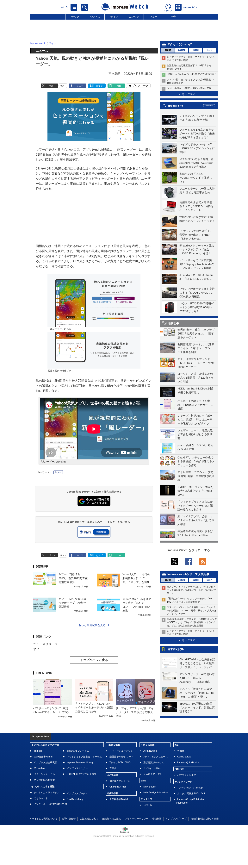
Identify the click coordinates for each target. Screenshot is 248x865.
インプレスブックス (77, 793)
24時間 (181, 50)
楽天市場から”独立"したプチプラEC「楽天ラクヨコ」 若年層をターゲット (196, 333)
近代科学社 (112, 793)
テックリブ (146, 799)
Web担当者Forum (43, 756)
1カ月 (210, 50)
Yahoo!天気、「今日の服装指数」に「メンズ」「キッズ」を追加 (136, 578)
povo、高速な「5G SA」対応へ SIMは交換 (189, 88)
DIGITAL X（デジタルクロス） (83, 774)
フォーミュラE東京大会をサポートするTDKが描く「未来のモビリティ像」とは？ (197, 133)
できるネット (41, 798)
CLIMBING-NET (117, 786)
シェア (80, 86)
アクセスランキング (179, 44)
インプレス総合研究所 (45, 762)
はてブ (99, 86)
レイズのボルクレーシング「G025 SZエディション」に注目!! (197, 148)
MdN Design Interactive (155, 792)
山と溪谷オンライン (119, 781)
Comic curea (184, 756)
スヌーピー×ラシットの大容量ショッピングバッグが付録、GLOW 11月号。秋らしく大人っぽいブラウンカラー (191, 610)
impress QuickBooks (188, 762)
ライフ (114, 16)
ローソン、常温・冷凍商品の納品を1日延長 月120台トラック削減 (195, 377)
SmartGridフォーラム (78, 751)
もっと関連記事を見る (92, 625)
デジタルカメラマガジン (46, 792)
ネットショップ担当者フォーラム (84, 756)
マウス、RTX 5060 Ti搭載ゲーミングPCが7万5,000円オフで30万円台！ (196, 307)
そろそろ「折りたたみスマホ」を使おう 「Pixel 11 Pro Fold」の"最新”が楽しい (196, 692)
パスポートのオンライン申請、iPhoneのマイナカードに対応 (195, 404)
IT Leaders (39, 768)
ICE (176, 745)
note (119, 86)
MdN (143, 780)
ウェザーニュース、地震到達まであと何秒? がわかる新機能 (195, 434)
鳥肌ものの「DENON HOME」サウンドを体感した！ (195, 177)
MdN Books (149, 786)
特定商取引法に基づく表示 (205, 818)
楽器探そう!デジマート (121, 756)
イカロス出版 (148, 745)
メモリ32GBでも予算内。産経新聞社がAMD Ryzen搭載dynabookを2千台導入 (196, 163)
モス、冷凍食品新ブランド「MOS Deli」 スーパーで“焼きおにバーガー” (195, 363)
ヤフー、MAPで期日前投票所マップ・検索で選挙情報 (72, 602)
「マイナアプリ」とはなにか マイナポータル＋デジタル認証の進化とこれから (196, 505)
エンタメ (133, 16)
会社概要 (157, 818)
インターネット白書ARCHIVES (50, 804)
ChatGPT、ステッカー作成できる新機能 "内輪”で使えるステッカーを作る (196, 461)
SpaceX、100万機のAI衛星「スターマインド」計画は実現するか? (197, 707)
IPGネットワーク (183, 781)
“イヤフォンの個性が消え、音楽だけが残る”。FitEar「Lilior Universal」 (196, 234)
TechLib (147, 805)
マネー (153, 16)
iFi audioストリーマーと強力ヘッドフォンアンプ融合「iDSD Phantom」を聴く (196, 249)
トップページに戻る (94, 660)
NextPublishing (75, 799)
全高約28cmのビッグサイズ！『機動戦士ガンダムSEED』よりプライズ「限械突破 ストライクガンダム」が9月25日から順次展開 (192, 622)
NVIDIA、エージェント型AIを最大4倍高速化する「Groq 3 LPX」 (195, 490)
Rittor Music (113, 745)
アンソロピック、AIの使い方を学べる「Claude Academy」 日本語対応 (196, 678)
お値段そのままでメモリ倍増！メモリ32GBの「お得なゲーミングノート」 (196, 206)
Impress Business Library (80, 762)
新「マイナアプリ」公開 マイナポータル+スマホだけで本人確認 (195, 520)
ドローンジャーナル (44, 774)
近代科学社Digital (118, 799)
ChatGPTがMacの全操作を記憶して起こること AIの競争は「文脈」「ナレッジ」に (197, 663)
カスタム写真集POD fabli (191, 793)
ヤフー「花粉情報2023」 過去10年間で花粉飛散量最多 (73, 578)
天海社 (180, 751)
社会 (173, 16)
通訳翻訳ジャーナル (153, 762)
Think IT (38, 751)
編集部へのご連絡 (111, 818)
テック (75, 16)
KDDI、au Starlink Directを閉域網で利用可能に (191, 74)
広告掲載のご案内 (89, 818)
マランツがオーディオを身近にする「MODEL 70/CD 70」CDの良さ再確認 (197, 292)
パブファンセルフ (186, 775)
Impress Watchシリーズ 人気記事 (188, 574)
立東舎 (112, 768)
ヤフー (58, 472)
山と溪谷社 (112, 775)
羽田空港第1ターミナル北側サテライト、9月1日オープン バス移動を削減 (195, 348)
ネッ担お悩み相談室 (44, 780)
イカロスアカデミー (153, 774)
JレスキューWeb (152, 768)
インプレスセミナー (77, 768)
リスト (63, 86)
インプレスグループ (176, 818)
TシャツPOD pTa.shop (190, 787)
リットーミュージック (121, 751)
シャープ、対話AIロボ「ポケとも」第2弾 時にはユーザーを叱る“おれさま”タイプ (195, 419)
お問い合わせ (69, 818)
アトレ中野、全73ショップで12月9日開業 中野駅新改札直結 (196, 476)
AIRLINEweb (150, 751)
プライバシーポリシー (136, 818)
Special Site (175, 105)
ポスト (52, 86)
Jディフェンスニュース (155, 756)
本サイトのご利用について (44, 818)
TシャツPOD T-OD (120, 762)
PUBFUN (179, 769)
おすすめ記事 (175, 649)
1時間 (168, 50)
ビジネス (94, 16)
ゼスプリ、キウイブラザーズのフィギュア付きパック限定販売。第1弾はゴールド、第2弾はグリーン (191, 590)
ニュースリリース (45, 644)
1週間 (196, 50)
